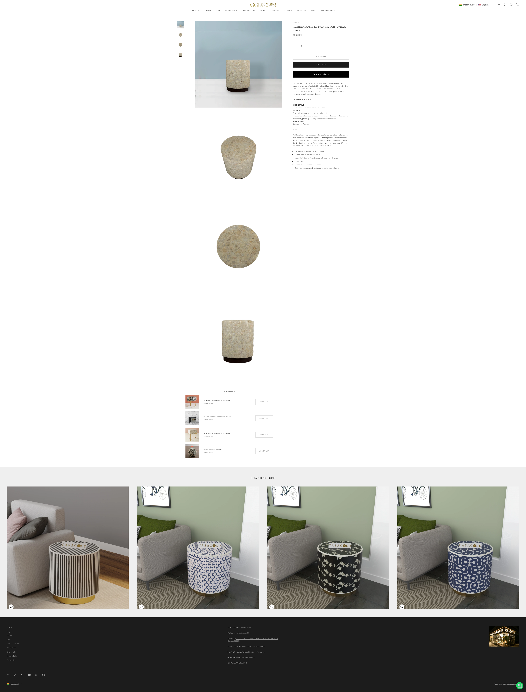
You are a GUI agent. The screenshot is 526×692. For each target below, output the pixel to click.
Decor (218, 10)
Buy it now (321, 64)
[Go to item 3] (180, 44)
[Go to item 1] (180, 25)
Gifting (263, 10)
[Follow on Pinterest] (22, 675)
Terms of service (13, 644)
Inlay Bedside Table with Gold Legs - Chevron (217, 400)
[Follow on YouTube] (29, 675)
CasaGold (295, 22)
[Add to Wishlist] (11, 606)
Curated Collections (249, 10)
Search (9, 627)
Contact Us (11, 660)
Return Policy (11, 652)
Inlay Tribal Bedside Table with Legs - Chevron (217, 417)
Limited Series (275, 10)
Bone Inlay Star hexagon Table (213, 449)
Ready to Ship (288, 10)
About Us (10, 635)
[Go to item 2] (180, 35)
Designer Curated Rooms (327, 10)
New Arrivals (195, 10)
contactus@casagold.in (242, 633)
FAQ (8, 640)
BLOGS (313, 10)
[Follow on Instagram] (8, 675)
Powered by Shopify (512, 684)
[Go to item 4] (180, 54)
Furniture (208, 10)
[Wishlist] (511, 4)
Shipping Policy (12, 656)
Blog (8, 631)
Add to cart (321, 56)
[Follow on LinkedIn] (36, 675)
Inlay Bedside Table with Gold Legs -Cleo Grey (217, 433)
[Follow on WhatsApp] (43, 675)
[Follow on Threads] (15, 675)
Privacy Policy (11, 648)
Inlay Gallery (301, 10)
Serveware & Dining (231, 10)
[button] (475, 5)
